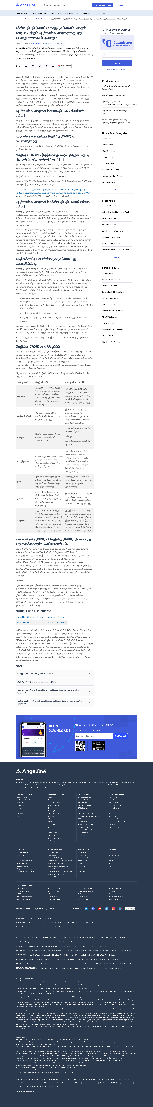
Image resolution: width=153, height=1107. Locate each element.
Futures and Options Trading (118, 822)
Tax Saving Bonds (53, 841)
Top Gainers (82, 866)
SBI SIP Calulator (109, 323)
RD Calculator (82, 822)
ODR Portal (19, 1086)
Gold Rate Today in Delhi (56, 950)
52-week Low (82, 863)
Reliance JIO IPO (114, 855)
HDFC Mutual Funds (87, 964)
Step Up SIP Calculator (56, 622)
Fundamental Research (24, 860)
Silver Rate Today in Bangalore (62, 955)
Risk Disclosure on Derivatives (35, 1086)
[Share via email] (52, 66)
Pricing (96, 13)
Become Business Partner (56, 852)
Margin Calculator (83, 800)
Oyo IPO (111, 858)
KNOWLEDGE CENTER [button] (116, 794)
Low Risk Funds (108, 163)
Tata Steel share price (85, 888)
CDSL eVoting (116, 1083)
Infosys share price (114, 891)
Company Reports (23, 866)
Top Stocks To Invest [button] (25, 886)
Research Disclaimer (23, 1079)
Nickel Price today (82, 959)
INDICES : (19, 937)
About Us (20, 802)
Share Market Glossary (85, 858)
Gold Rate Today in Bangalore (121, 950)
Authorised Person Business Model (58, 869)
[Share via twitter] (39, 66)
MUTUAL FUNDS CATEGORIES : (26, 968)
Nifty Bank (36, 937)
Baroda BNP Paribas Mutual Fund (115, 249)
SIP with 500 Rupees (54, 805)
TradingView (60, 927)
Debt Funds (106, 138)
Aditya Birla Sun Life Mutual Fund (115, 212)
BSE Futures (87, 942)
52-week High (82, 860)
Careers (19, 816)
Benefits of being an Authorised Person (60, 860)
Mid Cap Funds (103, 968)
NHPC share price (53, 891)
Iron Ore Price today (98, 959)
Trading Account (114, 802)
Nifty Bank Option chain (48, 946)
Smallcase (37, 927)
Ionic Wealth (47, 918)
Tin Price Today (112, 959)
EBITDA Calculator (84, 827)
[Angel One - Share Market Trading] (26, 5)
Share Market (113, 811)
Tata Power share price (55, 899)
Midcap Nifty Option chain (68, 946)
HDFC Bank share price (55, 888)
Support (106, 13)
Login (120, 5)
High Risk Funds (108, 151)
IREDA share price (22, 894)
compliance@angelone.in (67, 1060)
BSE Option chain (103, 946)
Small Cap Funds (67, 968)
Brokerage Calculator (85, 797)
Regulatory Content (38, 1079)
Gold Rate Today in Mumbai (37, 950)
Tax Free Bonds (52, 832)
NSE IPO (111, 852)
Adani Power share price (85, 891)
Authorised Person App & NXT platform (60, 871)
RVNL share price (53, 894)
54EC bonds (51, 835)
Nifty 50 (27, 937)
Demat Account (113, 800)
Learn (52, 13)
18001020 (40, 909)
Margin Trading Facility (72, 922)
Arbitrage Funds (108, 182)
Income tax (112, 824)
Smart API (84, 922)
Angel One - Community (24, 869)
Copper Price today (35, 959)
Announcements (83, 855)
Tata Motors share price (24, 897)
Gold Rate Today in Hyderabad (98, 950)
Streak (45, 927)
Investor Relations (23, 811)
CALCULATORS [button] (83, 794)
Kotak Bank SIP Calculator (112, 311)
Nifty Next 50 (65, 937)
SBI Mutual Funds (57, 964)
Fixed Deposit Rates (96, 922)
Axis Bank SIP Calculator (112, 279)
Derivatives (112, 816)
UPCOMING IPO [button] (114, 850)
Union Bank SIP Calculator (112, 329)
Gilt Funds (92, 968)
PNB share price (83, 894)
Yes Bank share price (23, 899)
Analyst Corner (113, 830)
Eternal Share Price (84, 897)
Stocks (50, 797)
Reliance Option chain (87, 946)
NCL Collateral (104, 1083)
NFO (49, 808)
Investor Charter (74, 1083)
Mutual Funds (52, 800)
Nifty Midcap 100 (78, 937)
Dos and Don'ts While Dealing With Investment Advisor (97, 1079)
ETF (49, 819)
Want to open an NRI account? (117, 69)
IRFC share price (22, 888)
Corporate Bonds (53, 830)
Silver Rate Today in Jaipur (106, 955)
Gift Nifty (121, 937)
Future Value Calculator (85, 813)
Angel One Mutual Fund (111, 218)
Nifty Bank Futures (43, 942)
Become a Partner (83, 13)
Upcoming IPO (52, 811)
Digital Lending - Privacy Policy (37, 1083)
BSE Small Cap (103, 937)
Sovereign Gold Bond (54, 838)
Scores (74, 1079)
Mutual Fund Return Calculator (30, 617)
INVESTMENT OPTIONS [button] (56, 794)
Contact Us (20, 805)
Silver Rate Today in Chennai (85, 955)
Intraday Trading (114, 808)
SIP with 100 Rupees (54, 802)
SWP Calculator (24, 622)
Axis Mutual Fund (109, 224)
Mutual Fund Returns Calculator (88, 830)
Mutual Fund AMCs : (23, 964)
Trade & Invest (21, 13)
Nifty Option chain (31, 946)
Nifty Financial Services (50, 937)
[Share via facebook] (46, 66)
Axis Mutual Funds (71, 964)
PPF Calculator (83, 832)
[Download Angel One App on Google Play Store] (98, 743)
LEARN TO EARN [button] (23, 850)
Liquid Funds (54, 968)
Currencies (51, 822)
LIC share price (113, 899)
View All (117, 190)
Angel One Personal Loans (58, 1083)
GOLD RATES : (21, 950)
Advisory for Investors (90, 1083)
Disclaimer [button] (20, 1037)
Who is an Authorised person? (57, 858)
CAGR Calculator (83, 808)
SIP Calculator (107, 273)
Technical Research (23, 863)
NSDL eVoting (127, 1083)
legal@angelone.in (69, 1067)
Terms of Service (66, 1072)
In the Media (21, 808)
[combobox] (58, 43)
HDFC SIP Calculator (110, 298)
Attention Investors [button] (24, 978)
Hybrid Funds (107, 157)
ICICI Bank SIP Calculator (112, 342)
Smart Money (21, 855)
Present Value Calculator (86, 824)
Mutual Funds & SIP (38, 13)
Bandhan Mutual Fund (111, 237)
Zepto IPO (112, 863)
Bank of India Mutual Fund (112, 243)
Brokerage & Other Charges (26, 800)
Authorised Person (114, 827)
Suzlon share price (23, 891)
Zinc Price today (68, 959)
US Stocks (51, 816)
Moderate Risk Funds (110, 170)
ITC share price (113, 894)
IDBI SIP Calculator (109, 304)
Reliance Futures (75, 942)
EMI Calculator (82, 835)
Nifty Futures (30, 942)
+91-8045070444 (50, 1065)
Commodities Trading (115, 819)
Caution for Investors (55, 1086)
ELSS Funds (43, 968)
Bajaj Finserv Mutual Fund (112, 231)
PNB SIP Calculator (109, 317)
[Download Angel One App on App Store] (98, 748)
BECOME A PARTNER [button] (55, 850)
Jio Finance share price (116, 897)
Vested (52, 927)
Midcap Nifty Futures (59, 942)
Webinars (20, 813)
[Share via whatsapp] (32, 66)
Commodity (51, 824)
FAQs (119, 1079)
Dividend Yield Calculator (86, 811)
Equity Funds (107, 144)
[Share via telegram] (26, 66)
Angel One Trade (45, 922)
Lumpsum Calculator (55, 617)
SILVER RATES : (21, 955)
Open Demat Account (102, 5)
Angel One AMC (36, 918)
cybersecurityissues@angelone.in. (75, 1065)
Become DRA (52, 855)
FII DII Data (81, 871)
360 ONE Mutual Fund (110, 206)
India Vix (113, 937)
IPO (110, 813)
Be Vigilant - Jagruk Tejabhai (26, 871)
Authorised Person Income (56, 863)
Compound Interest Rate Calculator (89, 816)
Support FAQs (53, 909)
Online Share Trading (115, 805)
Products (69, 13)
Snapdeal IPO (113, 869)
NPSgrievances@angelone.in (25, 1063)
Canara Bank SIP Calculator (113, 292)
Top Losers (81, 869)
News (60, 13)
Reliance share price (115, 888)
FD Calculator (82, 819)
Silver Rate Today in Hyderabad (39, 955)
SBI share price (52, 897)
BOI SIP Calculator (109, 285)
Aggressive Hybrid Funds (112, 176)
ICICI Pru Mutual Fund (103, 964)
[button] (55, 673)
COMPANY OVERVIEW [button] (24, 794)
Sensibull (29, 927)
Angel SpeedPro (57, 922)
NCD (49, 827)
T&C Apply (126, 1079)
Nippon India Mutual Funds (122, 964)
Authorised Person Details (56, 874)
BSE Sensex (91, 937)
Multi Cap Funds (115, 968)
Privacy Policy (53, 1072)
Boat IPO (111, 860)
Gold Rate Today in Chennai (76, 950)
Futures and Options (54, 813)
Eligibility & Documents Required (58, 866)
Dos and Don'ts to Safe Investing (58, 1079)
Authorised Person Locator (56, 877)
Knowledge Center (23, 852)
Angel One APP (32, 922)
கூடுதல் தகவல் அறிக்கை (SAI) (113, 95)
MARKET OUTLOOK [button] (84, 850)
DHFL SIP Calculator (110, 336)
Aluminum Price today (52, 959)
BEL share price (83, 899)
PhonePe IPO (113, 866)
